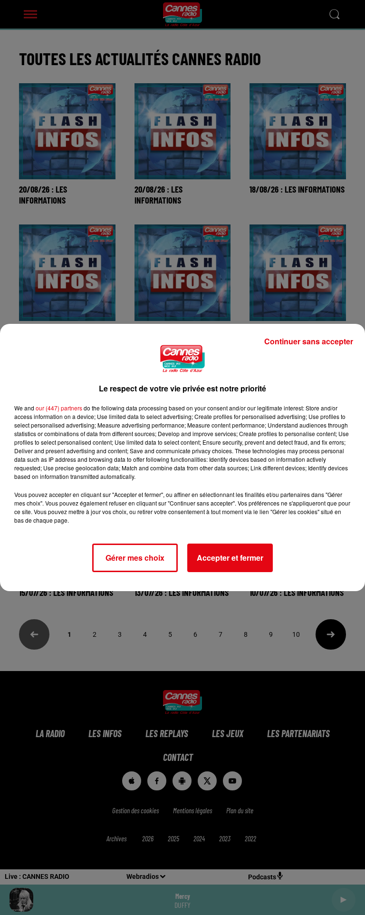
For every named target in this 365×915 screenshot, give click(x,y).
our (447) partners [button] (59, 408)
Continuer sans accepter (308, 341)
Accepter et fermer (230, 557)
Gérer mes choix (135, 557)
